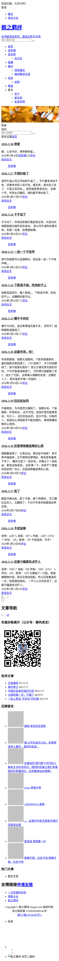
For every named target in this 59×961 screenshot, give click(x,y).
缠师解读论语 (22, 74)
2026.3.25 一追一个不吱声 (18, 252)
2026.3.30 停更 (10, 144)
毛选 (10, 78)
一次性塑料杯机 (17, 892)
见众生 (18, 58)
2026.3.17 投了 (10, 491)
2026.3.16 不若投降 (13, 528)
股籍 (10, 62)
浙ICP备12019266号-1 (29, 915)
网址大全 (13, 18)
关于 (17, 93)
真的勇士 (13, 687)
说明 (17, 82)
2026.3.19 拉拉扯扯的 (15, 400)
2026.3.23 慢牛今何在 (15, 318)
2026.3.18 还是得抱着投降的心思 (22, 446)
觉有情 (12, 50)
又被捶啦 (13, 683)
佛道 (10, 86)
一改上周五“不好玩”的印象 (23, 698)
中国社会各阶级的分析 (21, 691)
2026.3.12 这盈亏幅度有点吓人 (21, 561)
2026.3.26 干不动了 (13, 214)
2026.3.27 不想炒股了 (15, 173)
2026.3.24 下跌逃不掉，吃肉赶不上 (24, 285)
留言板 (18, 97)
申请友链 (25, 885)
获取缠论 (19, 70)
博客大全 (13, 896)
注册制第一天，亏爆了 (21, 694)
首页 (10, 46)
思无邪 (12, 54)
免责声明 (19, 101)
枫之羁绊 (13, 900)
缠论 (10, 14)
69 (8, 615)
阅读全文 (6, 159)
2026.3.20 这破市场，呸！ (18, 352)
